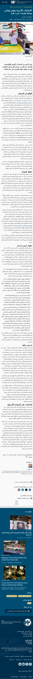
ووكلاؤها (18, 133)
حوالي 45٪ (25, 166)
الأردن (29, 603)
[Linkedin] (22, 490)
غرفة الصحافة (29, 641)
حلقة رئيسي (18, 190)
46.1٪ (17, 164)
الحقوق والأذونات (14, 676)
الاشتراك (30, 643)
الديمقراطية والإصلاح (11, 596)
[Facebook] (30, 490)
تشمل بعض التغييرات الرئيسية (24, 225)
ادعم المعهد (18, 659)
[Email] (19, 490)
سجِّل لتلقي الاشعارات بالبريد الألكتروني (17, 611)
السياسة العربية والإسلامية (25, 596)
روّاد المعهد (11, 659)
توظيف (30, 676)
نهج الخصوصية (23, 676)
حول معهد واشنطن (27, 659)
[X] (26, 490)
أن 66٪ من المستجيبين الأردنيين (24, 102)
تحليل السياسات (27, 7)
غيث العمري (24, 17)
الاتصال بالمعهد (28, 640)
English (11, 19)
